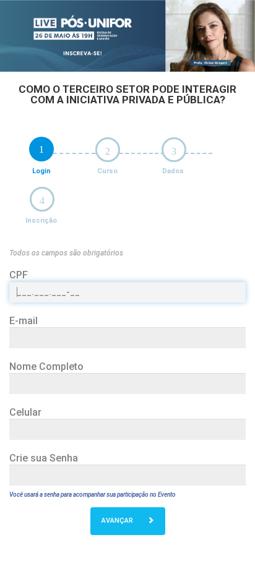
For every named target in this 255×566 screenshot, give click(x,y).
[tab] (41, 149)
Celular (25, 412)
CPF (18, 275)
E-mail (23, 321)
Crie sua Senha (43, 458)
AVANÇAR (118, 521)
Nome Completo (46, 366)
